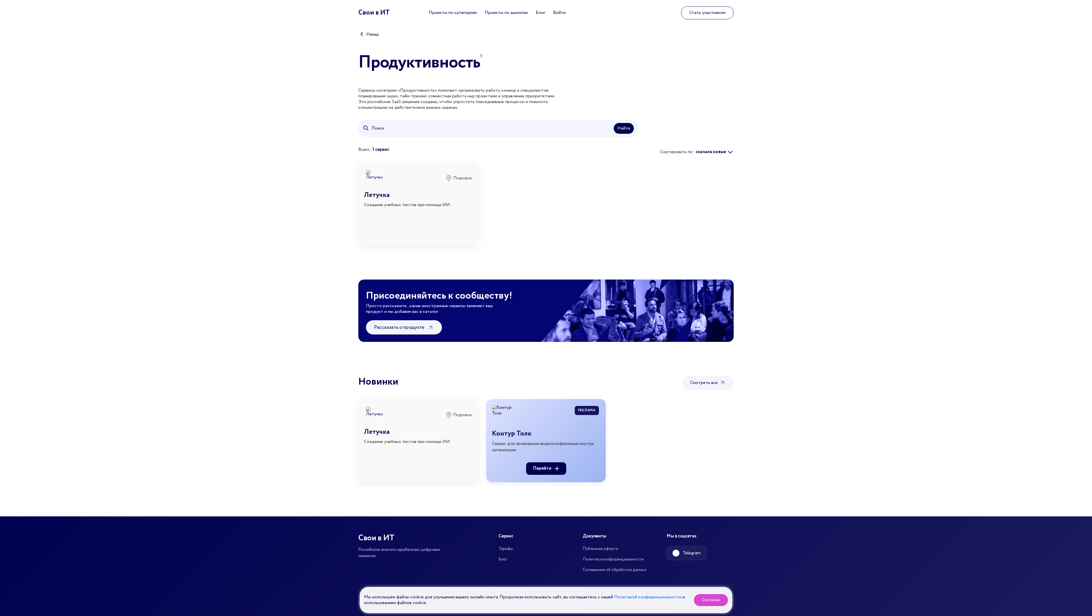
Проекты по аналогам (506, 12)
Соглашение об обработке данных (614, 570)
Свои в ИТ (374, 13)
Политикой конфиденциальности (647, 597)
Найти (623, 128)
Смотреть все (704, 382)
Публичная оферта (600, 549)
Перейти (542, 468)
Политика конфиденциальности (613, 559)
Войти (559, 12)
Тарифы (506, 549)
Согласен (711, 600)
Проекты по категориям (453, 12)
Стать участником (707, 12)
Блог (540, 12)
